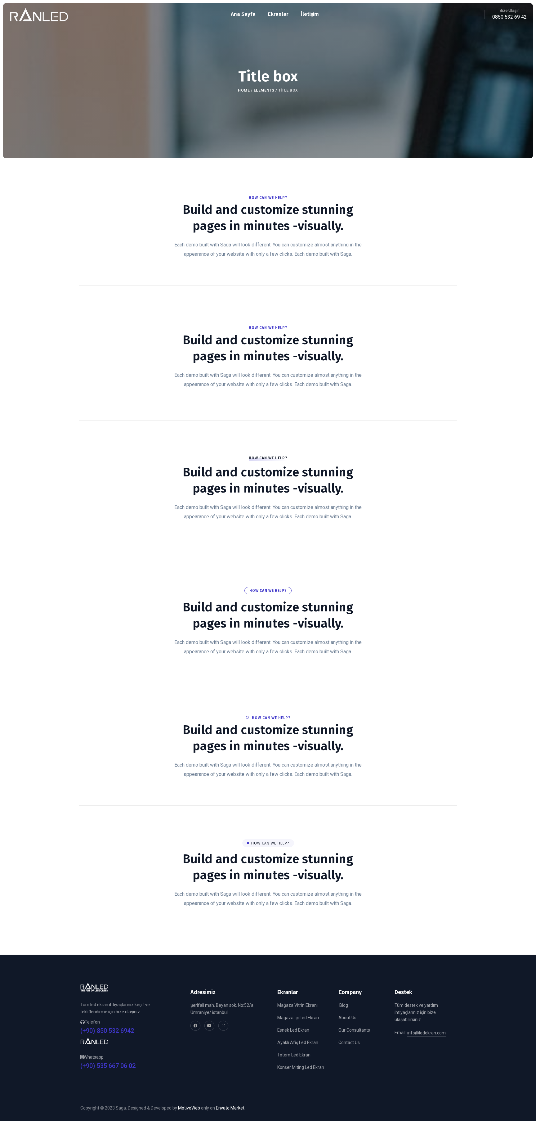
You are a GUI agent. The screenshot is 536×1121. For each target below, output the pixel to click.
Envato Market (230, 1107)
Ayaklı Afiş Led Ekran (297, 1042)
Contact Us (349, 1042)
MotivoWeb (189, 1107)
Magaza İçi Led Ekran (298, 1017)
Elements (264, 90)
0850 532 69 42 (509, 17)
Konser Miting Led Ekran (300, 1067)
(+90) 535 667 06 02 (108, 1065)
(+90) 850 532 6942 (107, 1030)
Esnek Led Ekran (293, 1030)
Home (244, 90)
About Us (347, 1017)
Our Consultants (354, 1030)
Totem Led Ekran (293, 1054)
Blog (343, 1005)
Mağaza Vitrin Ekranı (297, 1005)
